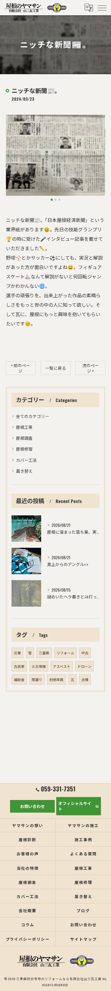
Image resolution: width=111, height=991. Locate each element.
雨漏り (37, 679)
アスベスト (61, 666)
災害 (17, 652)
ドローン (84, 666)
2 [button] (55, 200)
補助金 (19, 679)
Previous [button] (12, 158)
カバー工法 (26, 460)
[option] (55, 155)
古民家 (19, 666)
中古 (85, 652)
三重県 (44, 652)
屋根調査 (24, 438)
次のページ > (90, 368)
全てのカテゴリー (32, 416)
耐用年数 (56, 679)
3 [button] (59, 200)
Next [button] (99, 158)
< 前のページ (20, 368)
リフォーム (65, 652)
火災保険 (39, 666)
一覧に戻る (55, 368)
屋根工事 (24, 427)
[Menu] (102, 7)
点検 (85, 679)
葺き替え (24, 471)
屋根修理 (24, 449)
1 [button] (52, 200)
